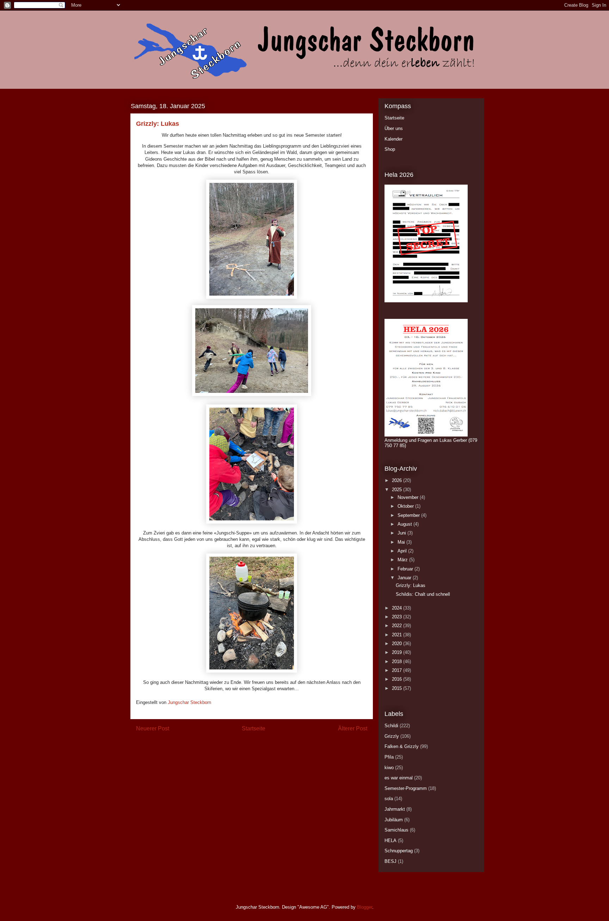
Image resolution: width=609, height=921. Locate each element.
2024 (397, 608)
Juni (402, 533)
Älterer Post (352, 728)
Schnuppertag (399, 850)
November (409, 497)
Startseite (253, 728)
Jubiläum (394, 819)
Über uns (394, 128)
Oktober (406, 506)
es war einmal (399, 777)
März (403, 559)
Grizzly (392, 736)
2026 (397, 480)
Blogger (364, 907)
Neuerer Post (152, 728)
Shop (390, 149)
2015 (397, 688)
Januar (405, 577)
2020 (397, 643)
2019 (397, 652)
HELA (390, 840)
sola (389, 798)
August (405, 524)
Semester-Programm (406, 788)
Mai (402, 542)
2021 (397, 634)
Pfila (389, 757)
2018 (397, 661)
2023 (397, 616)
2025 (397, 489)
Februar (406, 568)
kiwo (389, 767)
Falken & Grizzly (402, 746)
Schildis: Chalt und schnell (423, 594)
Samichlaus (396, 830)
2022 (397, 625)
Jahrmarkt (395, 809)
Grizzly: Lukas (410, 585)
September (409, 515)
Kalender (393, 139)
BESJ (390, 861)
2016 (397, 679)
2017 (397, 670)
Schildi (391, 725)
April (403, 551)
